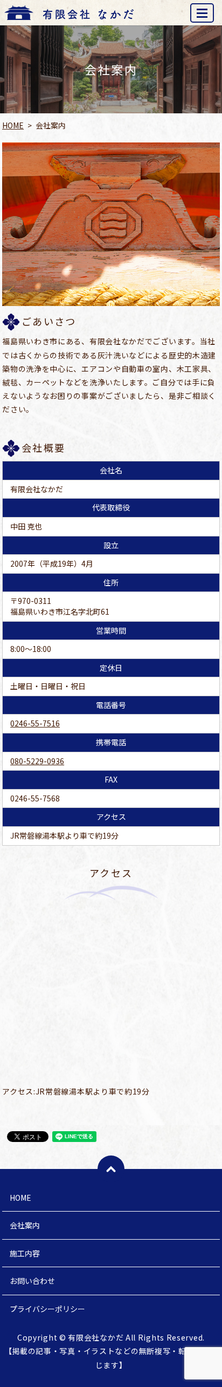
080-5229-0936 (37, 761)
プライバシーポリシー (47, 1308)
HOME (13, 125)
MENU (202, 13)
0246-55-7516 (35, 723)
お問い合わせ (32, 1280)
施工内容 (25, 1253)
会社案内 (25, 1225)
